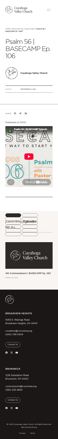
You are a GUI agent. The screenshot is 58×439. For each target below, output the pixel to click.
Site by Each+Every (29, 427)
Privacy (22, 433)
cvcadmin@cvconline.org (18, 331)
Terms (32, 433)
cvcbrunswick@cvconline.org (21, 386)
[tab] (13, 215)
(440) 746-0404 (14, 334)
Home (7, 29)
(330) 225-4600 (14, 390)
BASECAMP (29, 29)
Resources (17, 29)
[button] (15, 113)
